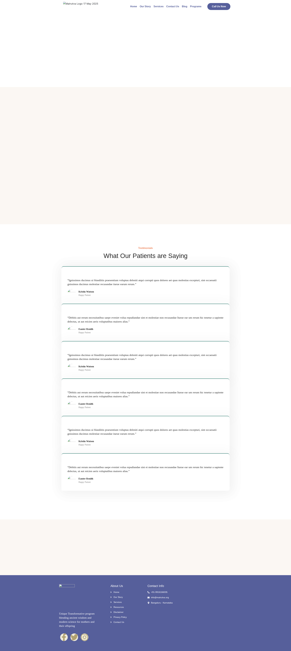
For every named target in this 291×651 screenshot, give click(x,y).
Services (159, 6)
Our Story (145, 6)
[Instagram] (84, 637)
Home (133, 6)
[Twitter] (74, 637)
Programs (195, 6)
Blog (184, 6)
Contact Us (172, 6)
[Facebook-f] (64, 637)
